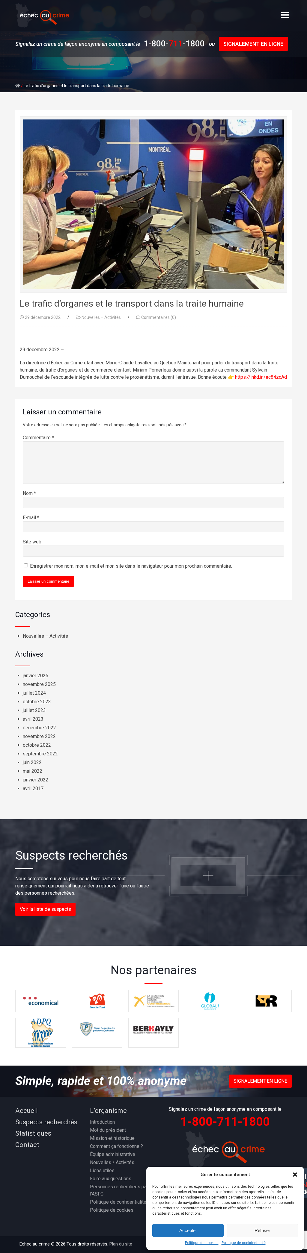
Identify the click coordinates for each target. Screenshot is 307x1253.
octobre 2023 (37, 701)
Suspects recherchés (46, 1122)
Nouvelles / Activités (112, 1162)
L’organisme (108, 1110)
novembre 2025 (39, 684)
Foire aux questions (110, 1178)
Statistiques (33, 1133)
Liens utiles (102, 1170)
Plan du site (120, 1244)
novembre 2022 (39, 736)
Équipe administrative (112, 1154)
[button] (295, 1175)
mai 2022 (32, 771)
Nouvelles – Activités (101, 317)
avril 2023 (33, 719)
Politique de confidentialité (244, 1243)
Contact (27, 1145)
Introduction (102, 1122)
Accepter (188, 1230)
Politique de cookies (202, 1243)
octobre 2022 (37, 745)
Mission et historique (112, 1138)
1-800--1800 (174, 44)
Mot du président (108, 1130)
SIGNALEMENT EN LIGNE (253, 44)
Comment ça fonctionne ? (116, 1146)
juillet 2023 (34, 710)
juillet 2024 (34, 693)
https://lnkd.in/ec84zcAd (261, 377)
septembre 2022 (40, 754)
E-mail (31, 517)
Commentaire (38, 437)
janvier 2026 (35, 675)
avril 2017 (33, 788)
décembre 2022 (39, 728)
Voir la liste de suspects (45, 909)
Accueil (26, 1110)
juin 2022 (32, 762)
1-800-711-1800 (225, 1122)
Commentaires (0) (158, 317)
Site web (32, 542)
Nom (29, 493)
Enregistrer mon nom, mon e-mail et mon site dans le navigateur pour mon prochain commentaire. (131, 566)
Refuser (262, 1230)
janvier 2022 (35, 780)
